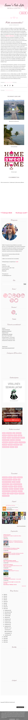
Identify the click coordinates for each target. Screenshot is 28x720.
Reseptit (20, 491)
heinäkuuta (7, 619)
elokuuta (6, 617)
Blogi (14, 477)
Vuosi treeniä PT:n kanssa (14, 570)
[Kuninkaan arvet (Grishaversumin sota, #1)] (3, 523)
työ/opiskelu (9, 90)
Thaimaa (10, 444)
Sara (7, 507)
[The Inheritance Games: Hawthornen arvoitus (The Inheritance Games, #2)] (11, 515)
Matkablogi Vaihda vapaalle (9, 560)
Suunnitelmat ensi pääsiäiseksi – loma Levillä (12, 579)
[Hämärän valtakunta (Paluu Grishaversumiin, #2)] (8, 523)
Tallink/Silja (22, 442)
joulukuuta (7, 610)
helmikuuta (7, 626)
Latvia (9, 437)
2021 (5, 598)
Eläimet (15, 479)
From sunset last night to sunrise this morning (11, 582)
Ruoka (4, 493)
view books (16, 511)
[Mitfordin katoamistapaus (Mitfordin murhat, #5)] (6, 515)
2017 (5, 605)
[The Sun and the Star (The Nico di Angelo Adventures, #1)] (14, 523)
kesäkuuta (7, 620)
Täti (8, 493)
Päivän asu (14, 491)
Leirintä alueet (15, 437)
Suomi (16, 442)
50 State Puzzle (6, 534)
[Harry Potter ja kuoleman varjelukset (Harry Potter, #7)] (24, 515)
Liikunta (11, 486)
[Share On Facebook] (7, 85)
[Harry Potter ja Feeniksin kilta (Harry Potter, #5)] (6, 519)
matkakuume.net (7, 552)
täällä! (17, 261)
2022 (5, 596)
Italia (15, 435)
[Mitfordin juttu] (8, 515)
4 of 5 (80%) (16, 509)
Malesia (22, 437)
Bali (14, 433)
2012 (5, 640)
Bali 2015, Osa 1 (8, 627)
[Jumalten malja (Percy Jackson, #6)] (6, 523)
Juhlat (18, 481)
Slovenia (11, 442)
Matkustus (5, 488)
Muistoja (16, 488)
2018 (5, 603)
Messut (11, 488)
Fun (19, 479)
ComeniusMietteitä (7, 479)
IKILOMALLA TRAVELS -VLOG (10, 584)
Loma (15, 486)
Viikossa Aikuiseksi (10, 35)
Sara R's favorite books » (21, 526)
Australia (9, 433)
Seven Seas (5, 539)
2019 (5, 601)
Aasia (4, 433)
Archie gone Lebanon (8, 564)
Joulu (13, 481)
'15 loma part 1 (8, 629)
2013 (5, 638)
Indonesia (10, 435)
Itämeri (20, 435)
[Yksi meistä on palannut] (22, 519)
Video (11, 493)
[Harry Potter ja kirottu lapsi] (22, 515)
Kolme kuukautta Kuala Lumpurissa (10, 549)
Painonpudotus (6, 491)
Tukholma (16, 444)
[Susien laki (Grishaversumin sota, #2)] (19, 515)
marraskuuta (7, 612)
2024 (5, 594)
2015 (5, 608)
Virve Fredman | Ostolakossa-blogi (11, 548)
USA (21, 444)
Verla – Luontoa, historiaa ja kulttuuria (10, 561)
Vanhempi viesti (20, 212)
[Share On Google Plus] (10, 85)
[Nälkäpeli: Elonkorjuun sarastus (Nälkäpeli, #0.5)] (19, 519)
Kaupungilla (6, 484)
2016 (5, 606)
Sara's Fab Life (14, 5)
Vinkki (16, 493)
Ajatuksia (5, 477)
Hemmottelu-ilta (7, 481)
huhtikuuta (7, 624)
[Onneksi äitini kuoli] (16, 515)
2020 (5, 599)
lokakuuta (7, 613)
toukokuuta (7, 622)
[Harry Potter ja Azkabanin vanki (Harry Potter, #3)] (11, 519)
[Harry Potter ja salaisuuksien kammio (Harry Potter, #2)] (14, 519)
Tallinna (5, 444)
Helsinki (4, 435)
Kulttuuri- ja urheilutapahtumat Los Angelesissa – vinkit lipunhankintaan (16, 541)
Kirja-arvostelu (17, 484)
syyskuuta (7, 615)
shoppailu (21, 493)
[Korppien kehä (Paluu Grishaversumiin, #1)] (11, 523)
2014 (5, 636)
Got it (17, 719)
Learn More (12, 719)
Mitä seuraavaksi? (8, 631)
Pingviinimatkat (7, 578)
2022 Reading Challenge (10, 505)
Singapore (5, 442)
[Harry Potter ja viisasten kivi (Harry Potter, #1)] (16, 519)
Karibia (4, 437)
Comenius (20, 477)
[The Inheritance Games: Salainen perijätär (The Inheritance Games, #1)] (3, 515)
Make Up (20, 486)
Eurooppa (18, 433)
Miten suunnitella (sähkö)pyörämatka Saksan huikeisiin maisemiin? (16, 554)
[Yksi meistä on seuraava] (24, 519)
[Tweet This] (5, 85)
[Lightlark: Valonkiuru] (14, 515)
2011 (5, 642)
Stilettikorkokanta (7, 569)
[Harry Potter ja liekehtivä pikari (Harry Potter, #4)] (8, 519)
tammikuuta (7, 635)
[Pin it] (12, 85)
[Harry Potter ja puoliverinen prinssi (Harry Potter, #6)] (3, 519)
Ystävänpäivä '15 (8, 633)
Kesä (11, 484)
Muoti (21, 488)
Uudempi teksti (7, 212)
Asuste (10, 477)
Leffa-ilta (5, 486)
